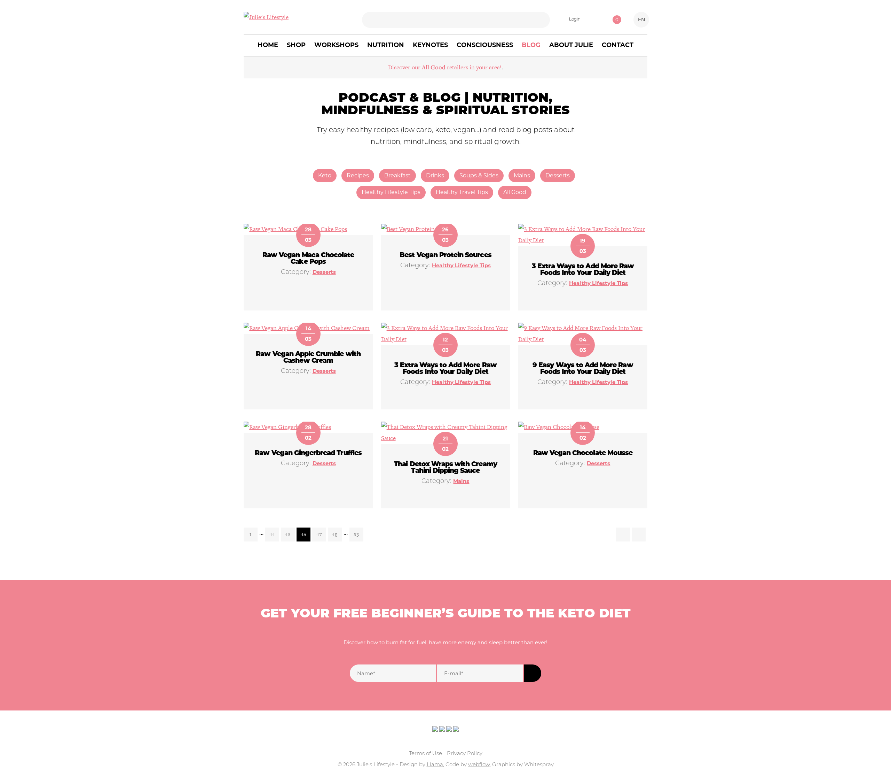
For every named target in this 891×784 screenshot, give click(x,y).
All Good (514, 192)
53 (356, 534)
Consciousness (485, 45)
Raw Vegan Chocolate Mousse (582, 453)
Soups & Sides (478, 175)
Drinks (435, 175)
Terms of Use (425, 753)
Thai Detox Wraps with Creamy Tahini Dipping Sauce (445, 468)
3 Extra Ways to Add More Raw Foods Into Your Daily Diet (583, 270)
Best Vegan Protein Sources (445, 255)
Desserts (557, 175)
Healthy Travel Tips (462, 192)
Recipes (358, 175)
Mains (522, 175)
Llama (435, 765)
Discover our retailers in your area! (445, 67)
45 (288, 534)
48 (335, 534)
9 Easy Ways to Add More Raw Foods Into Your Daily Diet (583, 369)
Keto (324, 175)
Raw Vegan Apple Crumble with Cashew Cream (308, 357)
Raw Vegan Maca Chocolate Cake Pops (308, 259)
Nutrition (385, 45)
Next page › (639, 534)
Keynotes (430, 45)
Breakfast (397, 175)
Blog (531, 45)
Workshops (336, 45)
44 (272, 534)
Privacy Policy (464, 753)
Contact (617, 45)
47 (319, 534)
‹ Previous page (623, 534)
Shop (296, 45)
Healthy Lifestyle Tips (391, 192)
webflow (479, 765)
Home (268, 45)
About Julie (571, 45)
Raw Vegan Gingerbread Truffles (308, 453)
